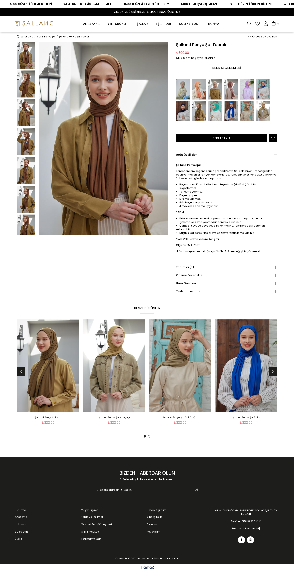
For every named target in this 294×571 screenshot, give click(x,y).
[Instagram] (250, 539)
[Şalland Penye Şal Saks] (232, 111)
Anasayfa (21, 517)
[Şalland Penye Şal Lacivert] (184, 111)
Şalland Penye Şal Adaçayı (114, 417)
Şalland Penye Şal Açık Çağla (180, 417)
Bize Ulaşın (21, 531)
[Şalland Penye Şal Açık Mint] (216, 111)
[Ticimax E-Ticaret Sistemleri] (147, 568)
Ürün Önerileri (186, 283)
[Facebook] (241, 539)
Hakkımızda (22, 524)
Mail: (246, 528)
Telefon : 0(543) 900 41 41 (246, 521)
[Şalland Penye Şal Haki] (200, 111)
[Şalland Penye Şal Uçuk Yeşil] (184, 90)
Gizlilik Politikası (90, 531)
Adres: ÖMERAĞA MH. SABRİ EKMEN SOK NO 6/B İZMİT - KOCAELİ (246, 512)
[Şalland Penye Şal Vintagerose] (232, 90)
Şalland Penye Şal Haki (48, 417)
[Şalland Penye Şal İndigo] (264, 90)
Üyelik (18, 539)
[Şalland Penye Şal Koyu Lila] (248, 90)
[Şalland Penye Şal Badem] (200, 90)
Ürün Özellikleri (186, 155)
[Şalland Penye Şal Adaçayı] (264, 111)
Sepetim (152, 524)
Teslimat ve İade (188, 291)
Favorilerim (153, 531)
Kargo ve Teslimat (92, 517)
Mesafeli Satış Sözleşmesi (96, 524)
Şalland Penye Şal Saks (246, 417)
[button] (145, 436)
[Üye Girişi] (266, 23)
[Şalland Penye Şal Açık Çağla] (248, 111)
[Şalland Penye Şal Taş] (216, 90)
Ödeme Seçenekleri (190, 275)
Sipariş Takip (154, 517)
